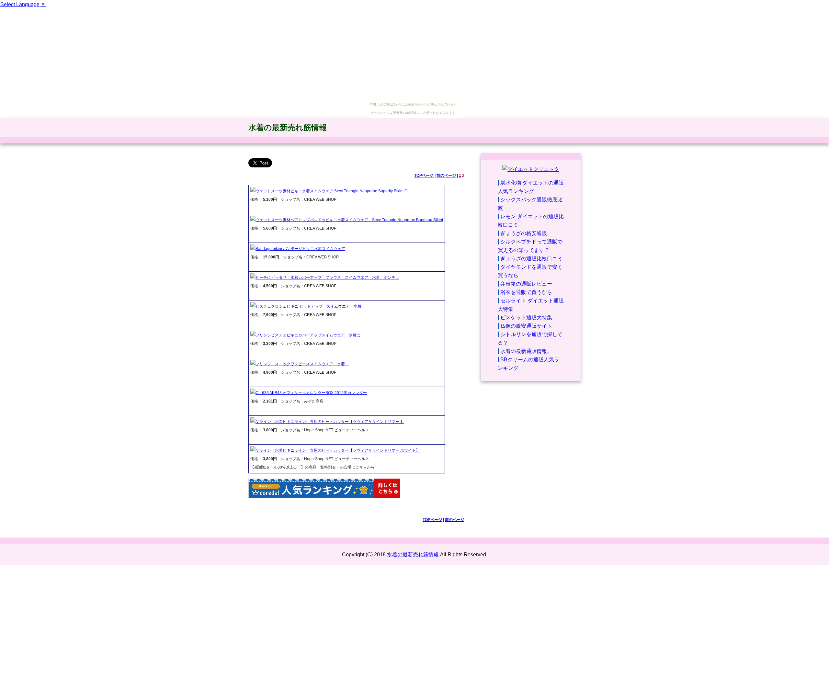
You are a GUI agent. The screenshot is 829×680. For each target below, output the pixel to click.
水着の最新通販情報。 (526, 351)
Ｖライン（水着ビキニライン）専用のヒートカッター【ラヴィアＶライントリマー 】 (330, 421)
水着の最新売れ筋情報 (287, 127)
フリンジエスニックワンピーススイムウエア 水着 (302, 364)
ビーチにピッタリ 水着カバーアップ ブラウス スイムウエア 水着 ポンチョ (327, 277)
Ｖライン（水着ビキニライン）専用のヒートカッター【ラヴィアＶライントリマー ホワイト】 (338, 450)
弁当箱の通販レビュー (526, 284)
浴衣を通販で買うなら (526, 292)
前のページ (446, 175)
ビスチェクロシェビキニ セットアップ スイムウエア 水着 (308, 306)
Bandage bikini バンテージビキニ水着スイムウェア (300, 248)
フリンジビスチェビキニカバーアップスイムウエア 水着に (308, 335)
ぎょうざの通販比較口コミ (531, 258)
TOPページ (424, 175)
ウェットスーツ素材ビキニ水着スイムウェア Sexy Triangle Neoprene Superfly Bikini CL (333, 191)
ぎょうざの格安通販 (523, 233)
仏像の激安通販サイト (526, 326)
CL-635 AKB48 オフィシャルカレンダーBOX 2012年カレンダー (311, 393)
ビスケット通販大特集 (526, 317)
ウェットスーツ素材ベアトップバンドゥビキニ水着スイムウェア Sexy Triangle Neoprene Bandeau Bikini (349, 220)
